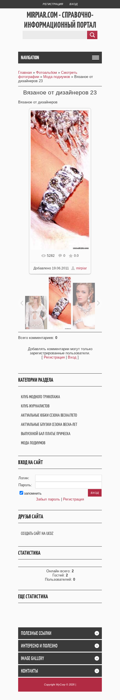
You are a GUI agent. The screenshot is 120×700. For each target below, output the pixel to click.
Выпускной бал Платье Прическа (45, 433)
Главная (25, 72)
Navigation (30, 57)
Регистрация (53, 4)
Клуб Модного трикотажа (40, 396)
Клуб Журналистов (35, 406)
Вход (73, 4)
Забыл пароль (48, 499)
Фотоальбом (46, 72)
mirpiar (81, 268)
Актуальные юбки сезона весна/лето (49, 415)
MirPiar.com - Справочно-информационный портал (60, 20)
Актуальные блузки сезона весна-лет (49, 424)
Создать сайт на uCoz (37, 533)
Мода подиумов (56, 77)
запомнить (33, 493)
